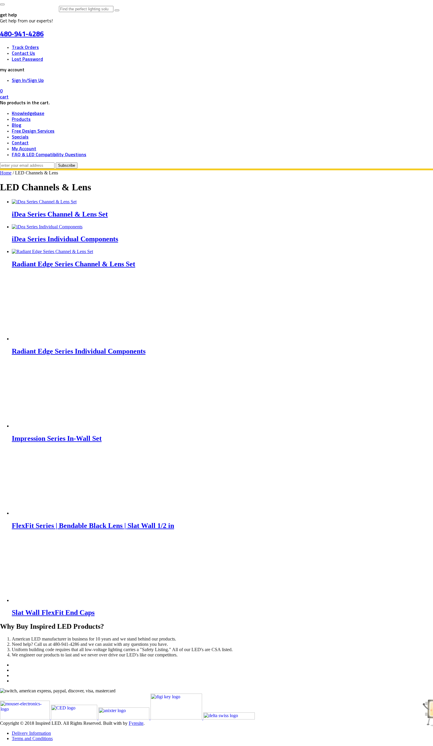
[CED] (74, 717)
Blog (16, 125)
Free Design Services (33, 131)
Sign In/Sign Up (28, 80)
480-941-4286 (22, 34)
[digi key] (177, 717)
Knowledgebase (28, 113)
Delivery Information (31, 733)
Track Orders (25, 47)
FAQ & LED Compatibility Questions (49, 154)
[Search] (117, 10)
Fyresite (136, 723)
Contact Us (23, 53)
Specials (20, 137)
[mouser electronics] (25, 717)
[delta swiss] (229, 717)
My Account (24, 148)
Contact (20, 143)
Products (21, 119)
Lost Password (27, 59)
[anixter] (124, 717)
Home (5, 172)
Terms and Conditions (32, 738)
